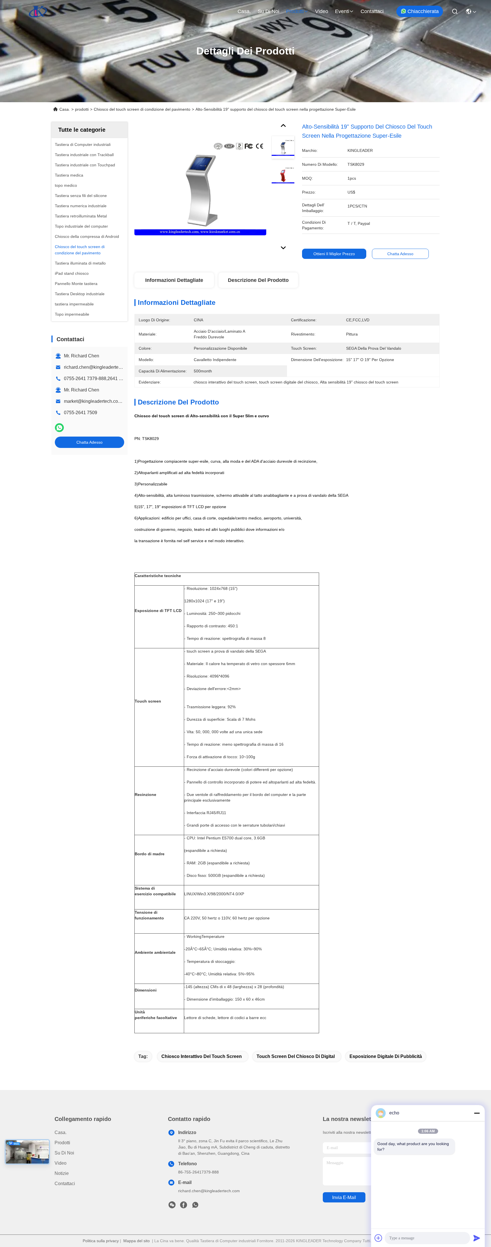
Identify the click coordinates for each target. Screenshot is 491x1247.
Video (321, 11)
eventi (342, 11)
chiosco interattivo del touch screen (201, 1056)
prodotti (295, 11)
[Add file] (378, 1238)
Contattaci (372, 11)
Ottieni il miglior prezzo (334, 254)
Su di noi (268, 11)
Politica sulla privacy (101, 1240)
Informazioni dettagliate (174, 280)
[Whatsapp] (59, 427)
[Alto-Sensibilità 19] (200, 188)
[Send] (476, 1238)
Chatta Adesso (89, 442)
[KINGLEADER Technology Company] (38, 11)
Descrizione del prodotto (258, 280)
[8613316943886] (195, 1206)
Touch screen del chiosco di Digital (296, 1056)
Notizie (62, 1173)
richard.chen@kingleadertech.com (98, 367)
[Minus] (476, 1113)
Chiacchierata (423, 11)
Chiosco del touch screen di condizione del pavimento (142, 109)
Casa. (244, 11)
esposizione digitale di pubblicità (385, 1056)
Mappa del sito (136, 1240)
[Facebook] (184, 1206)
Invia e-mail (344, 1197)
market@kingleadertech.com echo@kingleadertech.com (122, 401)
